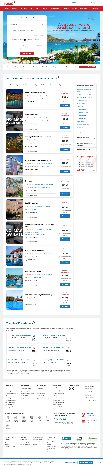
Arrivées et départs (23, 437)
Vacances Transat (89, 388)
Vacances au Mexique (26, 388)
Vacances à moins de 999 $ (88, 66)
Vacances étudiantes (10, 402)
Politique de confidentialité (8, 440)
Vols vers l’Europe (41, 393)
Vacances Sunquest (89, 395)
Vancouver (26, 67)
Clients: (24, 46)
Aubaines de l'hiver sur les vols (43, 390)
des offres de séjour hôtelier (39, 372)
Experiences (94, 8)
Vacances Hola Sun (89, 390)
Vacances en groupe (58, 406)
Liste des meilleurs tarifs (92, 421)
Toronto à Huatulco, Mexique (42, 96)
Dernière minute (55, 8)
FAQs (48, 451)
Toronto (9, 67)
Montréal (35, 67)
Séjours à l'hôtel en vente (83, 124)
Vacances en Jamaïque (26, 391)
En (96, 3)
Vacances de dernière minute (84, 94)
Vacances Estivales (81, 115)
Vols (31, 8)
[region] (51, 462)
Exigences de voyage (10, 446)
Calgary (17, 67)
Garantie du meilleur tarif (90, 414)
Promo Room (36, 257)
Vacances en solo (81, 118)
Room (43, 99)
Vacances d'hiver (9, 391)
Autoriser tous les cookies (86, 462)
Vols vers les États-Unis (42, 397)
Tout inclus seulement (40, 46)
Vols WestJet (40, 388)
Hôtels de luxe (80, 121)
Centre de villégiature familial (58, 398)
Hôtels (37, 8)
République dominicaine (27, 390)
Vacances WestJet (89, 397)
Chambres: (14, 46)
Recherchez (27, 53)
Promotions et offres (72, 67)
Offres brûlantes (81, 103)
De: (12, 24)
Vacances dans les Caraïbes (27, 393)
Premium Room (36, 301)
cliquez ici (86, 4)
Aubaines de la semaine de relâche (11, 394)
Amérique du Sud (25, 397)
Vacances (14, 8)
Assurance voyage (37, 441)
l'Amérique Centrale (25, 399)
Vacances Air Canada (90, 399)
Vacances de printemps (82, 112)
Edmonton (45, 67)
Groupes (74, 8)
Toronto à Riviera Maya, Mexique (43, 163)
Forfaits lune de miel (57, 404)
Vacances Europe (81, 109)
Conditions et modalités (10, 437)
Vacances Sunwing (89, 386)
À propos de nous (9, 443)
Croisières (66, 8)
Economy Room (45, 187)
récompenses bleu (24, 443)
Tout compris (84, 8)
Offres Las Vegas (57, 390)
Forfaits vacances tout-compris (84, 97)
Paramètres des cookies (71, 462)
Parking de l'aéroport (38, 439)
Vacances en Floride (57, 391)
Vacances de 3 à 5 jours (58, 400)
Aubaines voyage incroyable (9, 406)
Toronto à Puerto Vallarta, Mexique (43, 140)
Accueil (7, 8)
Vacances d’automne (10, 399)
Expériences (80, 127)
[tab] (12, 17)
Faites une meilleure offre (23, 440)
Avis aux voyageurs (51, 441)
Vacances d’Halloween (10, 400)
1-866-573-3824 (72, 2)
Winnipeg (55, 67)
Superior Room (45, 166)
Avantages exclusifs (51, 446)
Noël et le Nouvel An (10, 404)
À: (11, 30)
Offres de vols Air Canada (43, 399)
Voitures (45, 8)
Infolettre (7, 444)
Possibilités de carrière (38, 437)
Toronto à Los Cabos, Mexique (42, 229)
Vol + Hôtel (24, 8)
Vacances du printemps (10, 390)
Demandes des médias (24, 444)
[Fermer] (100, 462)
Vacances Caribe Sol (89, 391)
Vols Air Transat (40, 395)
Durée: (30, 39)
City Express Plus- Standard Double (35, 234)
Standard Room (46, 121)
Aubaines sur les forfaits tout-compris (58, 394)
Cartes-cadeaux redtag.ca (50, 443)
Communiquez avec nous (51, 438)
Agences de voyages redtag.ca (38, 443)
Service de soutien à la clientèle (52, 449)
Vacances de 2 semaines (58, 402)
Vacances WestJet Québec (91, 400)
